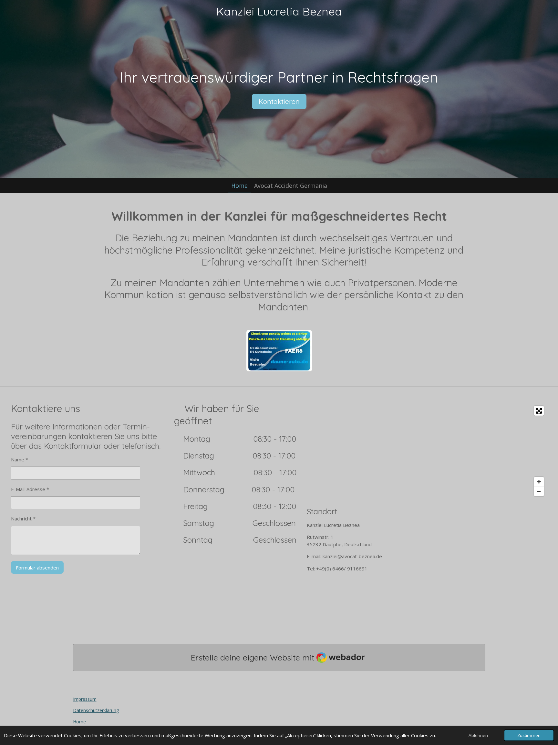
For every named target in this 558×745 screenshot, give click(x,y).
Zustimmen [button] (529, 735)
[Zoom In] (539, 482)
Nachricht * (23, 518)
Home (79, 722)
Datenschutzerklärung (96, 710)
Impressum (85, 699)
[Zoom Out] (539, 491)
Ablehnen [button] (478, 735)
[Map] (427, 451)
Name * (19, 459)
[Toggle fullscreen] (539, 411)
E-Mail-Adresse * (30, 489)
